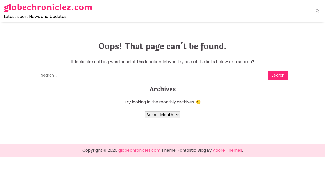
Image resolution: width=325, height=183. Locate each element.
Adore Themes (227, 150)
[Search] (317, 11)
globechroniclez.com (48, 7)
